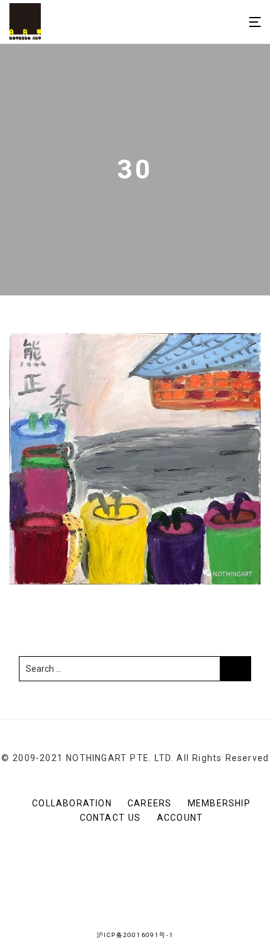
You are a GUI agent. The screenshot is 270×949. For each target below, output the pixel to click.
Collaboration (72, 803)
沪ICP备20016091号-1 (135, 934)
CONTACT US (110, 818)
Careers (149, 803)
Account (180, 818)
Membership (219, 803)
